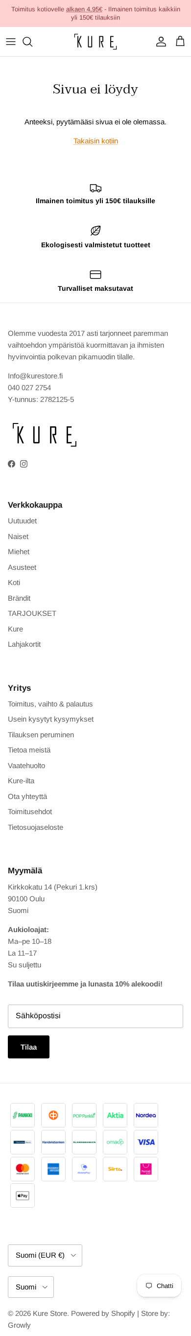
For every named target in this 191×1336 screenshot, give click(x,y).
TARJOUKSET (32, 613)
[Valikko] (11, 41)
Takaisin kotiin (95, 141)
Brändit (19, 598)
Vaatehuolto (26, 765)
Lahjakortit (24, 644)
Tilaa (29, 1047)
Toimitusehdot (30, 811)
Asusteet (22, 567)
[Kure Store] (95, 41)
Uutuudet (22, 520)
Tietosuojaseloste (35, 827)
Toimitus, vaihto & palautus (50, 704)
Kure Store (50, 1313)
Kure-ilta (21, 780)
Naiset (18, 536)
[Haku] (32, 41)
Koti (14, 582)
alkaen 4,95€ (84, 9)
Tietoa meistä (29, 750)
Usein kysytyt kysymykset (51, 719)
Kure (15, 629)
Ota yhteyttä (27, 796)
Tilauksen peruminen (41, 734)
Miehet (18, 551)
